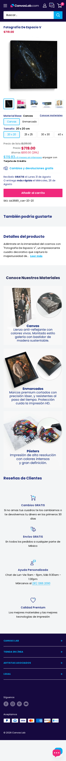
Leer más (36, 256)
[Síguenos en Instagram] (12, 703)
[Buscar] (58, 15)
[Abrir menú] (5, 5)
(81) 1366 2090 (41, 583)
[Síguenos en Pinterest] (19, 703)
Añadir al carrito (33, 193)
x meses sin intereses (23, 157)
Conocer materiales (51, 115)
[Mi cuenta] (44, 6)
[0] (59, 6)
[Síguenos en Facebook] (6, 703)
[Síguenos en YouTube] (26, 703)
